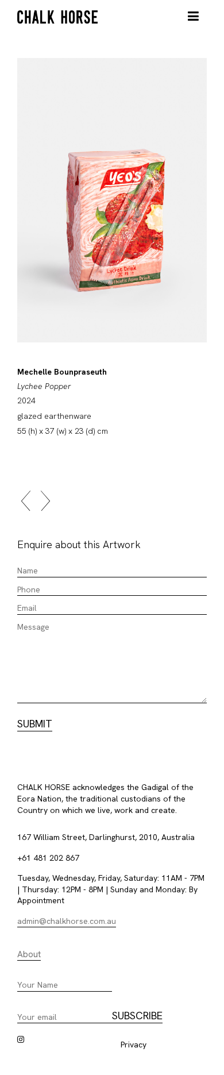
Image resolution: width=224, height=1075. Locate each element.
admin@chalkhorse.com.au (66, 921)
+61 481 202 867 (48, 858)
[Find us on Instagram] (20, 1039)
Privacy (133, 1044)
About (29, 954)
